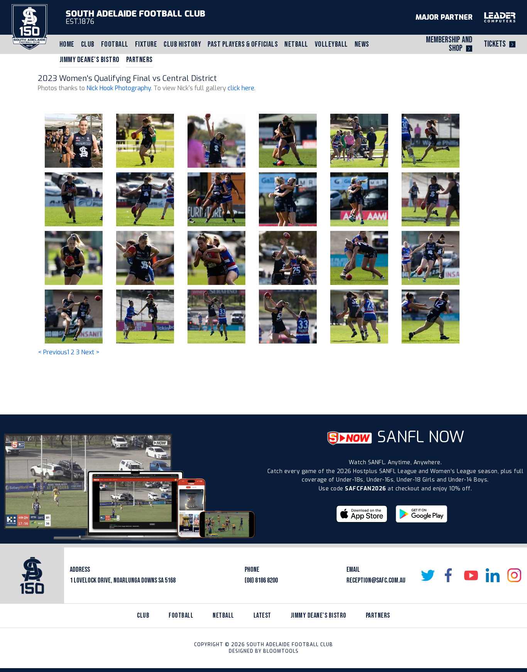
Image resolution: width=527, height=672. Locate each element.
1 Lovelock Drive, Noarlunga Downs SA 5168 (123, 580)
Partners (139, 59)
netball (223, 615)
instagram (514, 575)
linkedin (493, 575)
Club (88, 44)
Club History (182, 44)
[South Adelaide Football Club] (29, 27)
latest (262, 615)
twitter (428, 575)
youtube (471, 575)
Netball (296, 44)
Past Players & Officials (243, 44)
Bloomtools (281, 651)
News (362, 44)
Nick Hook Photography (118, 88)
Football (114, 44)
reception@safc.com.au (375, 580)
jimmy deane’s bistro (318, 615)
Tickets (495, 44)
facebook (449, 575)
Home (66, 44)
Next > (90, 352)
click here (241, 88)
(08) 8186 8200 (261, 580)
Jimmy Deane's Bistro (89, 59)
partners (378, 615)
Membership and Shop (449, 44)
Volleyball (331, 44)
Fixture (146, 44)
